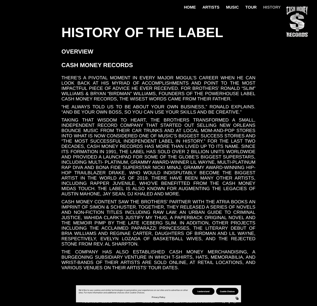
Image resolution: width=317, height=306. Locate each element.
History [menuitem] (272, 7)
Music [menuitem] (232, 7)
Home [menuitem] (190, 7)
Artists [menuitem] (210, 7)
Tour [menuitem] (251, 7)
